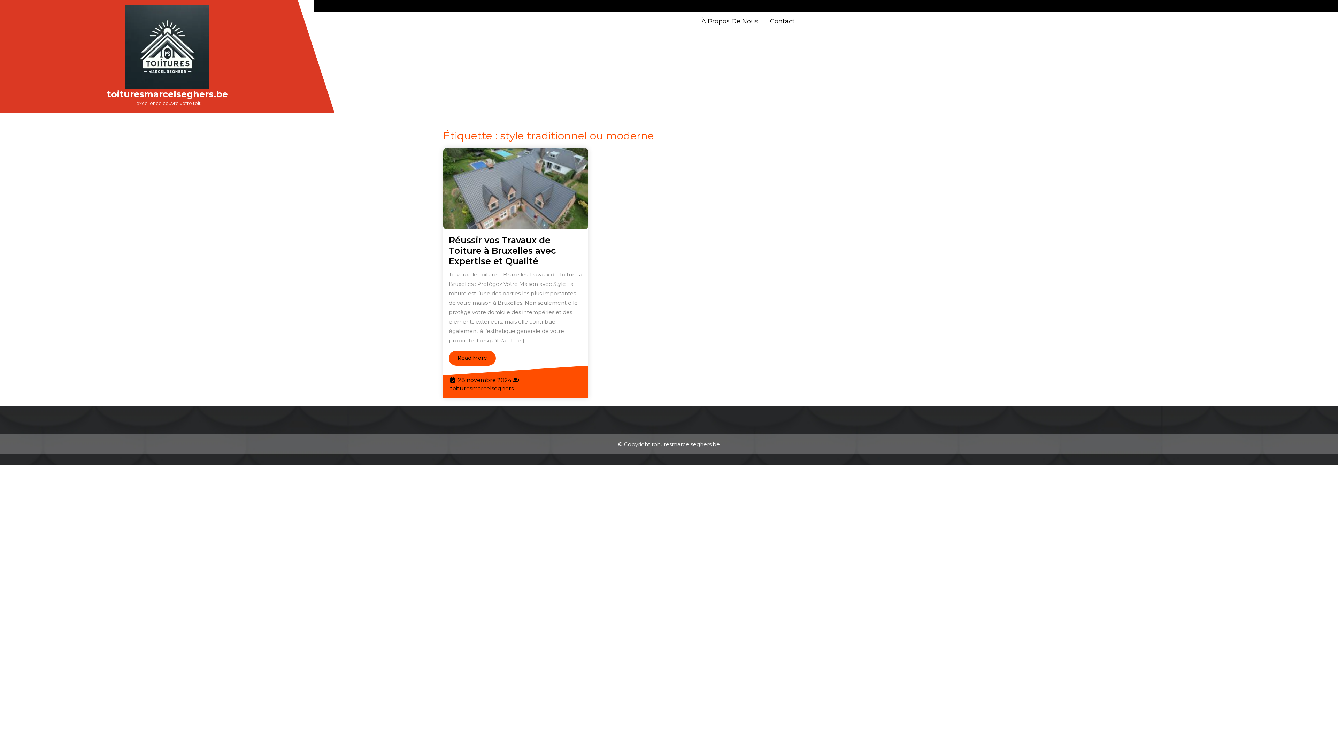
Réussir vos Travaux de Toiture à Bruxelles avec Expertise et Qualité (502, 250)
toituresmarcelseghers (482, 388)
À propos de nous (729, 21)
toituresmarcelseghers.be (167, 94)
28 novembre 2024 (485, 380)
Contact (782, 21)
